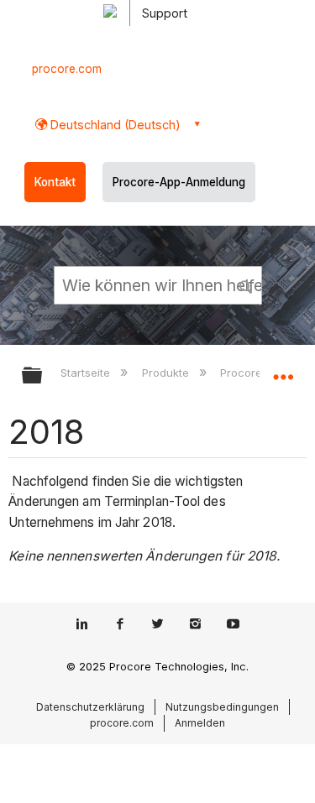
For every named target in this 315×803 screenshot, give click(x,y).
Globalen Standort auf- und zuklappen (283, 370)
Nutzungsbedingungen (222, 707)
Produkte (167, 372)
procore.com (67, 69)
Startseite (86, 372)
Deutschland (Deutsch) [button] (114, 124)
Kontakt (55, 182)
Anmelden (200, 723)
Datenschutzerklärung (90, 707)
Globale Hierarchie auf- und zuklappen (43, 376)
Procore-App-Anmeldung (179, 182)
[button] (246, 284)
